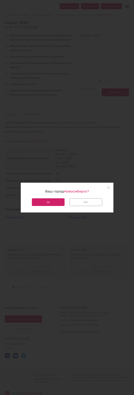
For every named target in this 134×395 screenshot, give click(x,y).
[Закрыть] (108, 187)
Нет (86, 202)
